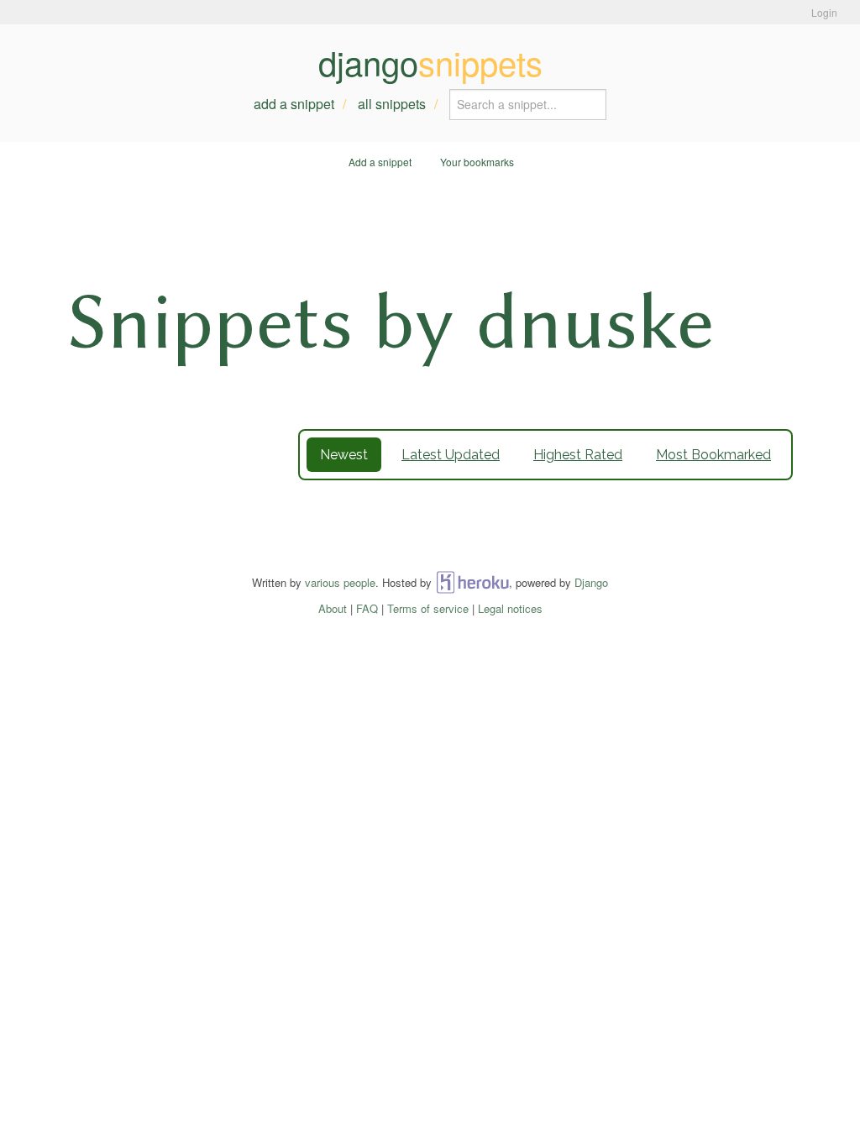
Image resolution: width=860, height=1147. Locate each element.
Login (824, 12)
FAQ (367, 608)
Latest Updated (450, 455)
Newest (344, 455)
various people (340, 582)
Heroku (472, 582)
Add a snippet (294, 103)
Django (591, 582)
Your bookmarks (477, 162)
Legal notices (510, 608)
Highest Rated (577, 455)
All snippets (392, 103)
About (332, 608)
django (430, 62)
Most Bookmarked (713, 455)
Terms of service (428, 608)
